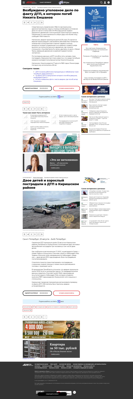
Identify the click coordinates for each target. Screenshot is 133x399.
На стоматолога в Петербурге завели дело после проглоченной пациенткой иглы (95, 64)
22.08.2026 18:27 (27, 177)
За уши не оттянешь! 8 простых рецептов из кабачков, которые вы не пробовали (99, 130)
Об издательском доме (41, 364)
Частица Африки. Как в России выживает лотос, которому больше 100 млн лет (99, 124)
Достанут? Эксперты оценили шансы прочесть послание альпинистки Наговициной (99, 100)
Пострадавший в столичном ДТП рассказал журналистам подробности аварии (68, 122)
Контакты (37, 366)
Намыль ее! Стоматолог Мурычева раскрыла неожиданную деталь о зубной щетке (99, 198)
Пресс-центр (53, 364)
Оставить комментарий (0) (66, 88)
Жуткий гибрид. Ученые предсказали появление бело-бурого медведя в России (99, 210)
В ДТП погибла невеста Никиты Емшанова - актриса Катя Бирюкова (39, 128)
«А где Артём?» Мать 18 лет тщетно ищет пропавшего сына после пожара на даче (99, 222)
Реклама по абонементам (74, 366)
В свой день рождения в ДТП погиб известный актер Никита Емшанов (39, 116)
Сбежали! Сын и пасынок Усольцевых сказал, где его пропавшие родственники (99, 204)
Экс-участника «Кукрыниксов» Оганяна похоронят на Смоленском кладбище (96, 49)
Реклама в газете (47, 366)
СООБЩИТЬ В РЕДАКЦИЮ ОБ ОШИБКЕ (83, 368)
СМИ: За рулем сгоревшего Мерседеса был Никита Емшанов (39, 121)
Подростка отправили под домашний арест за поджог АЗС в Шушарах (95, 71)
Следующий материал (52, 394)
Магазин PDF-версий (65, 364)
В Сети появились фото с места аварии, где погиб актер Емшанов (68, 115)
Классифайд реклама (41, 368)
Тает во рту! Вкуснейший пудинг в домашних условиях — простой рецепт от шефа (98, 118)
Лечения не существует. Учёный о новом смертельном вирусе (98, 215)
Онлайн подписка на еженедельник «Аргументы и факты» (89, 364)
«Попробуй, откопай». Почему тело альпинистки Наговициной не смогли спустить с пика (99, 192)
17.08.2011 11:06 (26, 7)
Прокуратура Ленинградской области (33, 230)
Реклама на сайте (59, 366)
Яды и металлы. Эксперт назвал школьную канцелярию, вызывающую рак (98, 106)
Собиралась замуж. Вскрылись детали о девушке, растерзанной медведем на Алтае (98, 112)
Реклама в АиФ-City (89, 366)
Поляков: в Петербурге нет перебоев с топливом (95, 57)
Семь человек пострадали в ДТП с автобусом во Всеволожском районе (95, 78)
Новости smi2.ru (29, 172)
